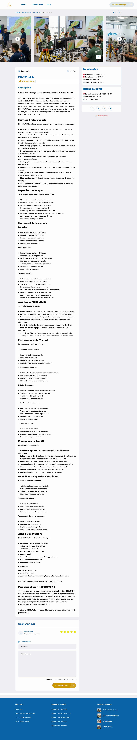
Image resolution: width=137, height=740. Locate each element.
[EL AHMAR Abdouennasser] (99, 715)
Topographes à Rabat (59, 721)
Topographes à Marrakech (60, 717)
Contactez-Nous (37, 5)
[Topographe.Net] (9, 4)
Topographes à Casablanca (61, 713)
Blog (49, 5)
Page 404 (18, 709)
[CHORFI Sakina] (99, 727)
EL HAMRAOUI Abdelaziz (110, 710)
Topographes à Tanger (59, 726)
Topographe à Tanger (23, 717)
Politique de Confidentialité (25, 713)
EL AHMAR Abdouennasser (111, 715)
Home (17, 12)
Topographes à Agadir (59, 709)
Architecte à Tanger (22, 721)
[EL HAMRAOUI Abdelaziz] (99, 710)
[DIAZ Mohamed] (99, 721)
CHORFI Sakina (107, 726)
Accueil (23, 5)
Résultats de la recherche (31, 12)
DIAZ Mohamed (107, 721)
